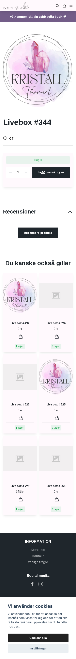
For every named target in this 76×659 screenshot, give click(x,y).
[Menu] (71, 6)
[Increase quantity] (26, 172)
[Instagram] (41, 584)
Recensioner (19, 212)
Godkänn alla (38, 637)
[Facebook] (32, 584)
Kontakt (38, 556)
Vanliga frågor (38, 562)
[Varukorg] (64, 6)
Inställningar (38, 648)
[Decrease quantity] (10, 172)
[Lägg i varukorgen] (20, 336)
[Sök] (57, 6)
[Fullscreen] (38, 70)
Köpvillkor (38, 550)
